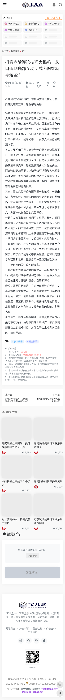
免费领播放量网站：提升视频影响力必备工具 (16, 445)
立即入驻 (55, 17)
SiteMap (15, 688)
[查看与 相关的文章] (6, 99)
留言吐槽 (37, 628)
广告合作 (51, 628)
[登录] (54, 5)
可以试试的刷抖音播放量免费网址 (48, 521)
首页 (6, 51)
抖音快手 (15, 51)
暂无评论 (14, 534)
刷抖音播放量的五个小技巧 (16, 483)
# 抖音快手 (17, 341)
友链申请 (24, 628)
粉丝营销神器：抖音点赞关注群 (16, 521)
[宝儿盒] (32, 5)
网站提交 (10, 628)
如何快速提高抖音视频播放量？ (48, 445)
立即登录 (32, 555)
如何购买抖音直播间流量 (48, 481)
